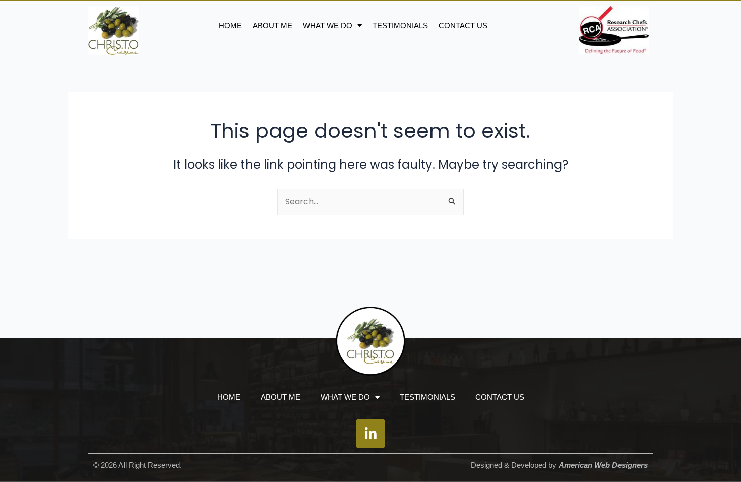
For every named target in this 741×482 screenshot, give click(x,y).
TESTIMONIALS (400, 25)
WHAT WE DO (327, 25)
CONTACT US (463, 25)
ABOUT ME (272, 25)
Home (230, 25)
